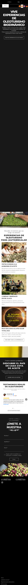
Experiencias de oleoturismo (7, 582)
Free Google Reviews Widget (14, 410)
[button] (26, 226)
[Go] (25, 309)
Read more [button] (6, 404)
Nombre (6, 435)
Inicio (2, 577)
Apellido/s (7, 441)
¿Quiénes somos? (5, 579)
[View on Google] (4, 394)
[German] (27, 6)
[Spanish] (22, 6)
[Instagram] (2, 482)
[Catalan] (19, 6)
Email (5, 447)
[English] (24, 6)
